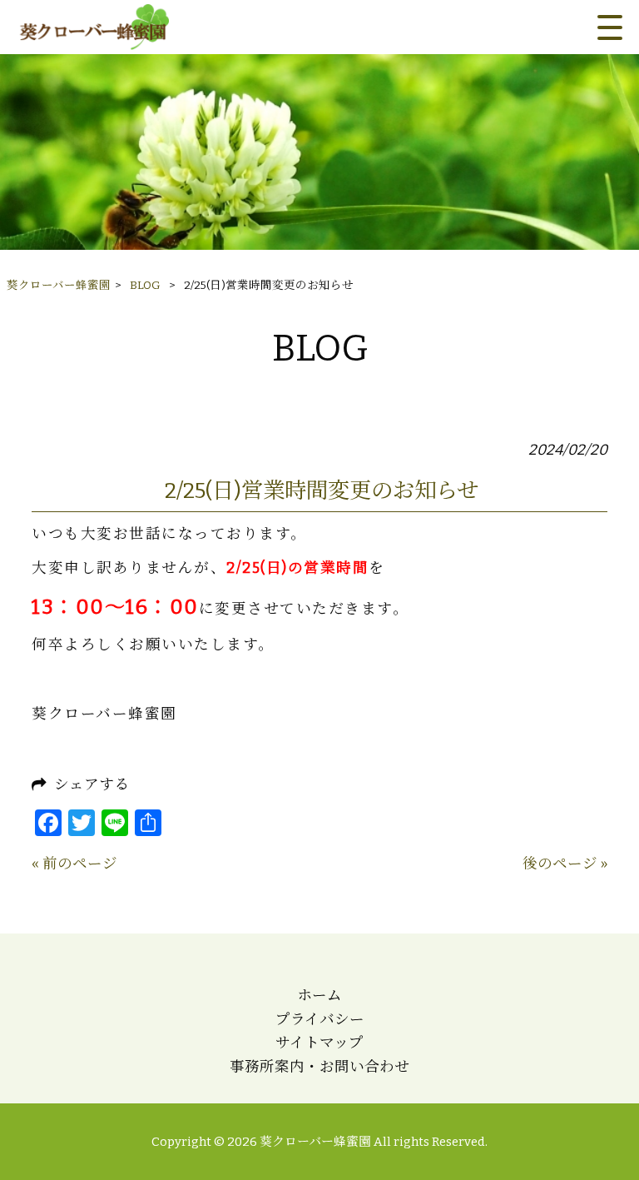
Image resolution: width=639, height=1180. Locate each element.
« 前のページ (74, 864)
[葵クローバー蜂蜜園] (93, 27)
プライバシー (319, 1019)
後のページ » (565, 864)
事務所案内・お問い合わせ (319, 1067)
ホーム (319, 995)
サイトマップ (319, 1043)
